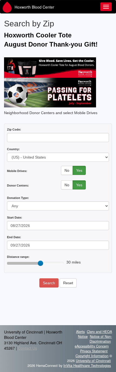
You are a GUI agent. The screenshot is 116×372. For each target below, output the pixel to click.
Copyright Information (92, 355)
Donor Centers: (18, 185)
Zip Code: (14, 129)
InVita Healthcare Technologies (87, 365)
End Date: (14, 237)
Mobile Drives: (17, 171)
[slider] (40, 263)
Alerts (80, 331)
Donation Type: (18, 197)
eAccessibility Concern (92, 346)
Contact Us (27, 348)
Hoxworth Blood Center (34, 7)
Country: (13, 149)
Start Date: (14, 217)
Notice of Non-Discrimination (101, 339)
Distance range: (18, 256)
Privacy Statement (94, 351)
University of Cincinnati (93, 360)
